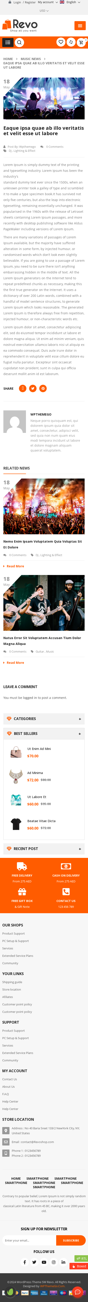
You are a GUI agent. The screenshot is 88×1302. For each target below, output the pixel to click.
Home (8, 59)
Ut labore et (36, 797)
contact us (66, 901)
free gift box (22, 901)
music (50, 651)
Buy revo (10, 1292)
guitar (40, 651)
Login (17, 2)
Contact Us (76, 1292)
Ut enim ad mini (39, 749)
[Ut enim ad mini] (16, 752)
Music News (31, 59)
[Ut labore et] (16, 800)
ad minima (35, 773)
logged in (30, 698)
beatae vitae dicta (41, 821)
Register (30, 2)
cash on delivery (66, 875)
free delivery (22, 875)
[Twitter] (34, 1262)
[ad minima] (16, 776)
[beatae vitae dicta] (16, 824)
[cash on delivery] (66, 866)
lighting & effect (24, 151)
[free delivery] (22, 866)
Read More (15, 566)
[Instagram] (53, 1262)
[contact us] (66, 892)
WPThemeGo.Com (52, 1286)
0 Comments (54, 147)
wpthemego (27, 147)
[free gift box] (22, 892)
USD (42, 11)
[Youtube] (44, 1262)
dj (10, 151)
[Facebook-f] (24, 1262)
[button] (80, 25)
